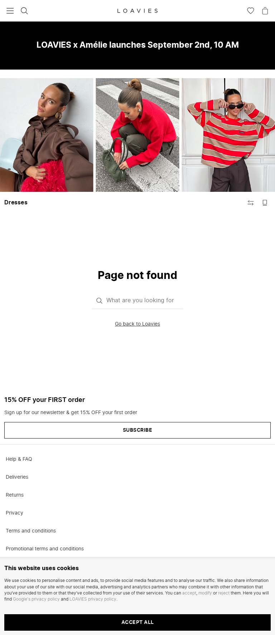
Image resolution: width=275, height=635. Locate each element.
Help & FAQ (19, 459)
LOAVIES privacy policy (92, 599)
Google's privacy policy (36, 599)
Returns (15, 495)
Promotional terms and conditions (45, 548)
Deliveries (17, 477)
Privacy (14, 513)
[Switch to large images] (265, 202)
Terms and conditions (31, 531)
